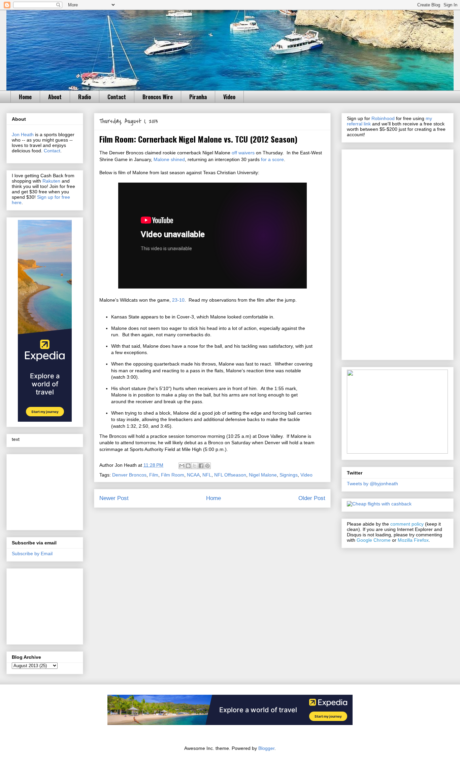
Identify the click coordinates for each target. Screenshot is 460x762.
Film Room (172, 475)
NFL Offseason (230, 475)
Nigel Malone (263, 475)
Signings (289, 475)
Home (25, 97)
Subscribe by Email (32, 553)
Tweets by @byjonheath (372, 483)
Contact (116, 97)
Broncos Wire (157, 97)
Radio (84, 97)
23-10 (178, 300)
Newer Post (114, 498)
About (55, 97)
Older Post (311, 498)
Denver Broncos (129, 475)
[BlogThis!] (188, 465)
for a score (272, 159)
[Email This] (181, 465)
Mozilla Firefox (413, 540)
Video (229, 97)
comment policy (407, 524)
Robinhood (383, 118)
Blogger (266, 748)
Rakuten (51, 181)
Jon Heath (23, 134)
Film (153, 475)
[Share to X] (194, 465)
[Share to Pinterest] (207, 465)
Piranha (198, 97)
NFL (206, 475)
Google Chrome (374, 540)
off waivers (243, 152)
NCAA (193, 475)
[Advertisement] (45, 490)
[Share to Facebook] (201, 465)
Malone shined (169, 159)
